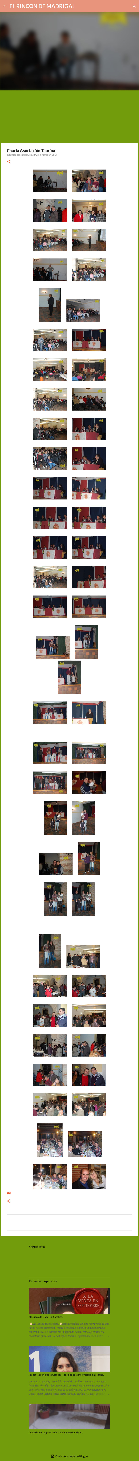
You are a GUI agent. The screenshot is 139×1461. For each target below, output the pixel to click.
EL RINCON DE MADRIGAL (42, 6)
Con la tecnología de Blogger (72, 1456)
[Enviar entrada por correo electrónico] (9, 1194)
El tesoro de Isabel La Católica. (46, 1317)
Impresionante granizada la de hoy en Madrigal (55, 1432)
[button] (9, 162)
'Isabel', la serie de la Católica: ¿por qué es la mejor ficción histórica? (66, 1374)
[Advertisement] (69, 116)
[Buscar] (80, 6)
